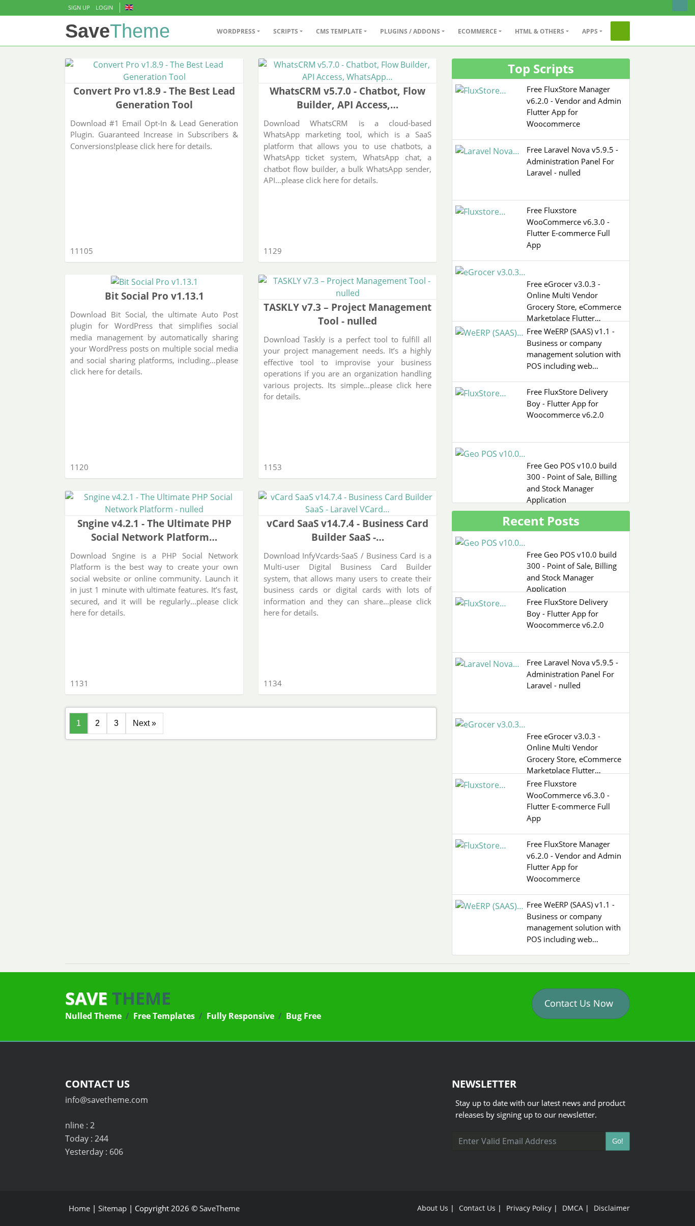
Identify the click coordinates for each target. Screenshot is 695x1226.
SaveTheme (219, 1208)
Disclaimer (612, 1208)
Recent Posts (541, 520)
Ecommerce (477, 31)
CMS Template (339, 31)
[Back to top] (677, 1208)
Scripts (285, 31)
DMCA (572, 1208)
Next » (144, 723)
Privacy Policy (529, 1208)
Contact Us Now (578, 1003)
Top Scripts (541, 68)
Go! (617, 1141)
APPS (590, 31)
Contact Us (477, 1208)
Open (679, 5)
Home (79, 1208)
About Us (432, 1208)
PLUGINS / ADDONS (410, 31)
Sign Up (79, 7)
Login (104, 7)
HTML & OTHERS (539, 31)
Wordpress (236, 31)
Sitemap (112, 1208)
